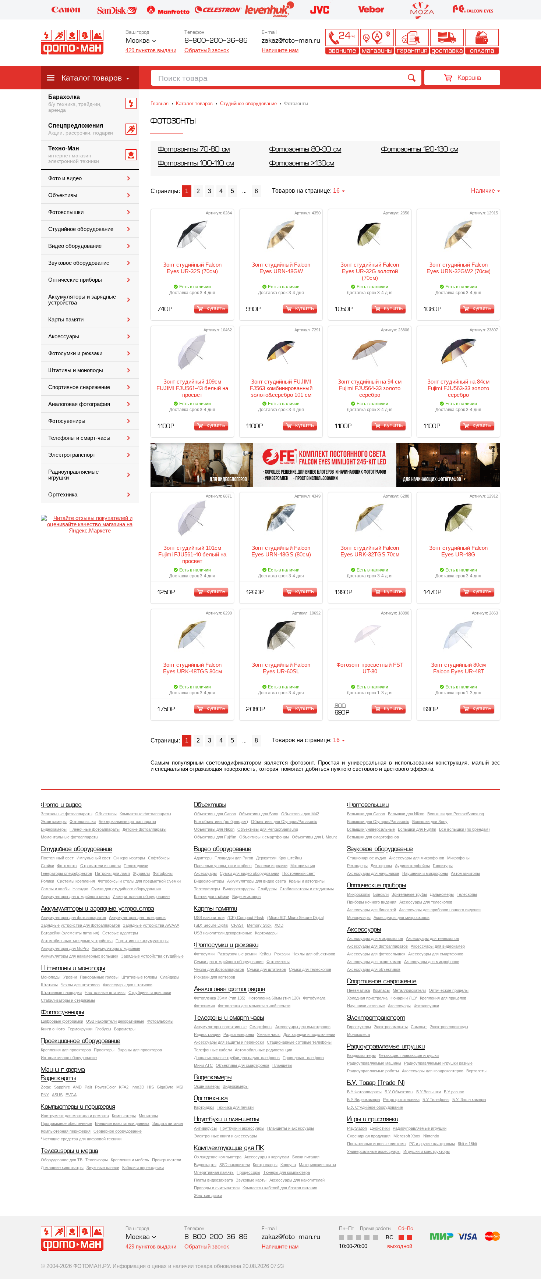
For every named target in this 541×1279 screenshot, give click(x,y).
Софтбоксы (159, 858)
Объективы (62, 195)
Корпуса (288, 1164)
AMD (77, 1087)
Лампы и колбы (55, 889)
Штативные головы (139, 977)
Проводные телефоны (303, 1057)
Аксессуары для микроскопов (401, 917)
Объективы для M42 (300, 814)
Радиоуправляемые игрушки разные (438, 1063)
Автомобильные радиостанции (263, 1050)
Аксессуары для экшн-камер (374, 961)
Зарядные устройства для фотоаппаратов (80, 925)
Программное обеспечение (66, 1123)
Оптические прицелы (448, 990)
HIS (150, 1087)
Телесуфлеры (207, 889)
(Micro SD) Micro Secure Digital (295, 917)
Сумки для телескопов (310, 969)
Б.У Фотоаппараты (364, 1092)
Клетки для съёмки (211, 896)
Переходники (136, 865)
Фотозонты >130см (301, 163)
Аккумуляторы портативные (220, 1027)
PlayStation (357, 1128)
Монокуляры (359, 917)
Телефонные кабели (213, 1050)
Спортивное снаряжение (79, 387)
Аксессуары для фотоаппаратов (377, 946)
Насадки (80, 889)
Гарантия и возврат (412, 41)
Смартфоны (261, 1027)
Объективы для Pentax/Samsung (267, 829)
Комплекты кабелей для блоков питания (280, 1188)
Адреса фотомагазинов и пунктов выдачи (377, 41)
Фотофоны (163, 873)
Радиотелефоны (238, 1034)
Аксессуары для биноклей (371, 910)
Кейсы (265, 954)
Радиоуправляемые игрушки (73, 475)
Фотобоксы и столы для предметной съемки (139, 881)
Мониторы (148, 1116)
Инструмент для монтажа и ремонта (75, 1116)
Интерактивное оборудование (69, 1057)
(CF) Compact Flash (245, 917)
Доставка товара (447, 41)
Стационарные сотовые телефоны (299, 1042)
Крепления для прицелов (443, 998)
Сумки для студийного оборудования (126, 889)
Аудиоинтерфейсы (412, 865)
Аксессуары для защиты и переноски (229, 1042)
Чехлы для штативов (80, 985)
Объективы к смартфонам (264, 837)
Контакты (342, 41)
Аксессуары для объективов (373, 969)
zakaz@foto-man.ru (291, 41)
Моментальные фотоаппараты (69, 837)
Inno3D (137, 1087)
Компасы (381, 990)
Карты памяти (66, 320)
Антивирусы (205, 1128)
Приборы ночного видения (371, 902)
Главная (160, 103)
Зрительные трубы (409, 894)
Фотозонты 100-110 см (196, 163)
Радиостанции (207, 1034)
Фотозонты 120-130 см (419, 149)
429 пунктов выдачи (150, 50)
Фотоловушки (426, 1006)
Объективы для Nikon (214, 829)
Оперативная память (214, 1172)
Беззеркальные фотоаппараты (127, 821)
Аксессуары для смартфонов (435, 954)
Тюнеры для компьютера (286, 1172)
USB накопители (209, 917)
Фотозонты (67, 865)
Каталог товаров (91, 78)
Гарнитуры (443, 865)
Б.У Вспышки (428, 1092)
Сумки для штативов (266, 969)
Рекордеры (357, 865)
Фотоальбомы (160, 1021)
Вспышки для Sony (430, 821)
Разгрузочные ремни (237, 954)
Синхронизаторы (129, 858)
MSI (179, 1087)
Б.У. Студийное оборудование (375, 1107)
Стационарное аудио (366, 858)
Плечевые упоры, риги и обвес (223, 865)
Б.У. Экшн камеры (469, 1099)
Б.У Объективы (399, 1092)
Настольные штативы (105, 992)
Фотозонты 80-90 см (305, 149)
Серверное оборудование (117, 1131)
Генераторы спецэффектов (66, 873)
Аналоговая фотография (79, 404)
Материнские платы (317, 1164)
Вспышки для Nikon (406, 814)
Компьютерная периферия (66, 1131)
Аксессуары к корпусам (266, 1157)
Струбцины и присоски (149, 992)
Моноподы (50, 977)
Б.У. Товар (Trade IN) (375, 1083)
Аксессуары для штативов (127, 985)
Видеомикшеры (246, 896)
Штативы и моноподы (75, 370)
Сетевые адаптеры (120, 933)
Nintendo (431, 1136)
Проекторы (104, 1050)
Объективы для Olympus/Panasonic (284, 821)
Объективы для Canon (215, 814)
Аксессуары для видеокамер (438, 946)
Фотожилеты (278, 961)
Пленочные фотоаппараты (95, 829)
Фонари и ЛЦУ (403, 998)
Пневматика (358, 990)
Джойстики (380, 1128)
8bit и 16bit (467, 1143)
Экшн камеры (54, 821)
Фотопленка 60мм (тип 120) (274, 998)
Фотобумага (314, 998)
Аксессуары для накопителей (297, 1180)
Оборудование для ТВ (61, 1160)
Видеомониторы (209, 881)
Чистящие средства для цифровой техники (81, 1139)
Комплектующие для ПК (229, 1148)
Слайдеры (267, 889)
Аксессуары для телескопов (425, 902)
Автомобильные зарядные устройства (77, 940)
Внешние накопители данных (122, 1123)
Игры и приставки (372, 1119)
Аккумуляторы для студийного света (75, 896)
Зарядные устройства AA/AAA (151, 925)
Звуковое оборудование (78, 263)
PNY (45, 1095)
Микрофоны (458, 858)
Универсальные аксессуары (373, 1151)
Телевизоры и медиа (69, 1151)
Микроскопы (358, 894)
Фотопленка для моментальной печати (254, 1006)
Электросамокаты (391, 1027)
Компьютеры (124, 1116)
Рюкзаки (282, 954)
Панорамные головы (99, 977)
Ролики (47, 881)
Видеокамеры (54, 829)
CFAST (237, 925)
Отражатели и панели (100, 865)
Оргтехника (62, 495)
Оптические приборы (75, 280)
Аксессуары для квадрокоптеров (432, 1071)
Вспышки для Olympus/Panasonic (378, 821)
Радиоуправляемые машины (374, 1063)
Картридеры (266, 933)
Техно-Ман (73, 154)
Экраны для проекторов (139, 1050)
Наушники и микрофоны (425, 873)
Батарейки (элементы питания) (70, 933)
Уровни (70, 977)
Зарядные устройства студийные (152, 956)
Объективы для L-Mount (314, 837)
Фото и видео (65, 178)
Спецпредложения (80, 129)
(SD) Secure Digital (211, 925)
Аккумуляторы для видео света (256, 881)
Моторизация (302, 865)
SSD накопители (234, 1164)
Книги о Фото (53, 1029)
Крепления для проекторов (66, 1050)
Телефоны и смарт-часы (79, 438)
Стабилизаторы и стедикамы (307, 889)
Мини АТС (203, 1065)
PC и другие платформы (432, 1143)
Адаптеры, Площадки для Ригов (223, 858)
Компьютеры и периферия (78, 1107)
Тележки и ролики (271, 865)
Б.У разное (454, 1092)
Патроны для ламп (112, 873)
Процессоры (248, 1172)
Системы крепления (76, 881)
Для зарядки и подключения (309, 1034)
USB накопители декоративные (223, 933)
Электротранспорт (71, 455)
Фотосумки (204, 954)
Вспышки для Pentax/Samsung (455, 814)
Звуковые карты (251, 1180)
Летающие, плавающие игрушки (409, 1055)
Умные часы (268, 1034)
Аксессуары (63, 336)
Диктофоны (381, 865)
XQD (279, 925)
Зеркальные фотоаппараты (66, 814)
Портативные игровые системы (376, 1143)
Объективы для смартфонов (242, 1065)
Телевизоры (96, 1160)
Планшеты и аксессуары (290, 1128)
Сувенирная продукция (368, 1136)
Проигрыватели (166, 1160)
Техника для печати (235, 1107)
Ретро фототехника (401, 1099)
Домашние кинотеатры (62, 1167)
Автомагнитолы (465, 873)
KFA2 (123, 1087)
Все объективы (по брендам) (221, 821)
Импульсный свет (93, 858)
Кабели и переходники (143, 1167)
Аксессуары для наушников (373, 873)
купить (216, 308)
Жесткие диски (208, 1195)
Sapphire (62, 1087)
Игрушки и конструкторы (426, 1151)
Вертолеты (476, 1071)
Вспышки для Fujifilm (417, 829)
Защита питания (167, 1123)
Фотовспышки (66, 212)
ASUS (57, 1095)
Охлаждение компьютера (217, 1157)
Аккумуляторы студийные (116, 948)
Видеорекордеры (239, 889)
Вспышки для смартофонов (373, 837)
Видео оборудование (75, 246)
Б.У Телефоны (435, 1099)
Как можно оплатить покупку (482, 41)
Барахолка (75, 103)
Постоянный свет (57, 858)
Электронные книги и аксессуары (225, 1136)
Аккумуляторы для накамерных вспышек (79, 956)
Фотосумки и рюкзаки (75, 353)
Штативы (49, 985)
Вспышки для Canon (366, 814)
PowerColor (105, 1087)
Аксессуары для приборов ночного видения (440, 910)
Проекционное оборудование (80, 1041)
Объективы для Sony (258, 814)
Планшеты (282, 1065)
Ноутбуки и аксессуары (242, 1128)
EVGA (71, 1095)
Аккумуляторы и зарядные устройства (82, 300)
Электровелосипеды (449, 1027)
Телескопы (467, 894)
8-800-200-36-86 (216, 41)
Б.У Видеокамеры (363, 1099)
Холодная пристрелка (367, 998)
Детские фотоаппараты (144, 829)
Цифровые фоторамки (62, 1021)
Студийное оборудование (80, 229)
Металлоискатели (409, 990)
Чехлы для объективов (314, 954)
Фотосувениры (66, 421)
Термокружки (80, 1029)
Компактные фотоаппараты (145, 814)
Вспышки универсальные (371, 829)
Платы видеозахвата (213, 1180)
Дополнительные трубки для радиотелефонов (237, 1057)
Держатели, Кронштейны (279, 858)
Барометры (124, 1029)
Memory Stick (259, 925)
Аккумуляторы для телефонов (137, 917)
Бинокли (381, 894)
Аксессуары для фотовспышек (376, 954)
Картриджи (204, 1107)
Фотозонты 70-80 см (194, 149)
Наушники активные (366, 1006)
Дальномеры (442, 894)
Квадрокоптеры (361, 1055)
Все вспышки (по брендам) (464, 829)
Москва (137, 41)
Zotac (46, 1087)
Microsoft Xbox (406, 1136)
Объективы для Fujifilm (215, 837)
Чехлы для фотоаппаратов (219, 969)
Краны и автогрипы (307, 881)
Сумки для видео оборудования (249, 873)
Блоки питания (305, 1157)
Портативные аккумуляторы (142, 940)
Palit (88, 1087)
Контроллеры (265, 1164)
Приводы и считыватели (217, 1188)
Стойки (47, 865)
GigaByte (165, 1087)
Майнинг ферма (63, 1070)
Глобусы (103, 1029)
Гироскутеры (359, 1027)
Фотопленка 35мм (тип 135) (219, 998)
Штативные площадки (61, 992)
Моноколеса (358, 1034)
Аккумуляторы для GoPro (65, 948)
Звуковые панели (102, 1167)
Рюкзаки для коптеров (214, 977)
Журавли (141, 873)
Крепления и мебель (130, 1160)
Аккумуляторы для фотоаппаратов (73, 917)
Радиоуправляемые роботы (373, 1071)
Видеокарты (58, 1078)
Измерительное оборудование (141, 896)
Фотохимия (204, 1006)
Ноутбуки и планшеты (226, 1119)
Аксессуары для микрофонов (416, 858)
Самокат (419, 1027)
